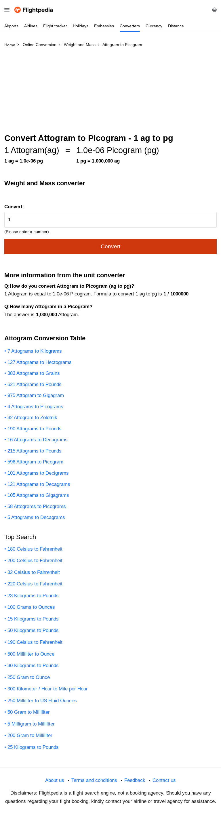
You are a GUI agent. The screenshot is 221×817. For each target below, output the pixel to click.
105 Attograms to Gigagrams (38, 495)
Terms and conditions (94, 780)
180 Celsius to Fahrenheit (34, 549)
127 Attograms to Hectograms (39, 362)
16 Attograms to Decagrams (37, 439)
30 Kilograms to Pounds (33, 665)
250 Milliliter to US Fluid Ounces (42, 700)
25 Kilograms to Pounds (33, 747)
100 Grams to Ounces (31, 607)
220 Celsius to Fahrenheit (34, 584)
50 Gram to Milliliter (28, 712)
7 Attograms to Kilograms (34, 351)
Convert (110, 246)
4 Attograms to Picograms (35, 406)
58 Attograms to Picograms (36, 506)
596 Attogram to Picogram (35, 462)
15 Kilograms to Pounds (33, 619)
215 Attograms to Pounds (34, 451)
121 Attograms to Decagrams (38, 484)
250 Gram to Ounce (28, 677)
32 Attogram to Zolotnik (32, 417)
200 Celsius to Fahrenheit (34, 560)
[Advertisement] (110, 93)
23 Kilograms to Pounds (33, 595)
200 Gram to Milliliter (29, 735)
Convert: (14, 206)
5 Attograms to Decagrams (36, 517)
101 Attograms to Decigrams (38, 473)
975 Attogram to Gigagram (35, 395)
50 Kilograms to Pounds (33, 630)
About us (54, 780)
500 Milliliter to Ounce (30, 654)
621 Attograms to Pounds (34, 384)
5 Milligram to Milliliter (31, 724)
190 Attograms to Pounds (34, 429)
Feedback (134, 780)
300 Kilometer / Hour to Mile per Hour (47, 689)
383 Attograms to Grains (33, 373)
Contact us (164, 780)
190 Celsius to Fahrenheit (34, 642)
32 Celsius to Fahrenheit (33, 572)
